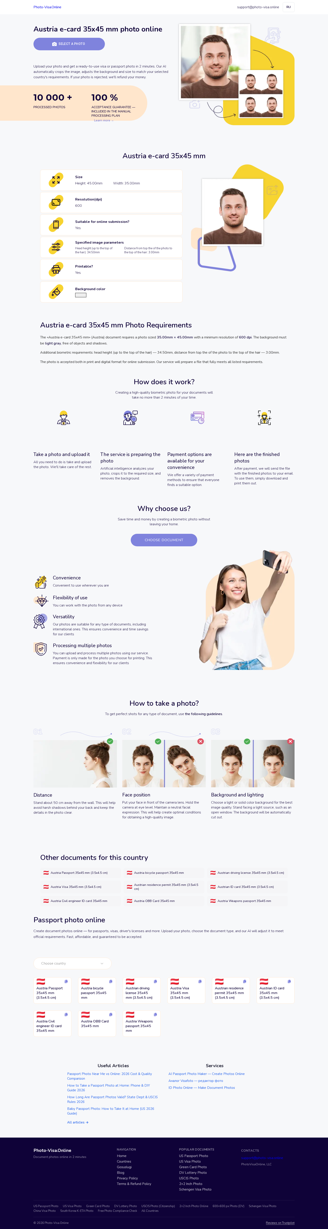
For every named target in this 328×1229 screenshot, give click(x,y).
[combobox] (41, 963)
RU (288, 7)
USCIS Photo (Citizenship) (158, 1206)
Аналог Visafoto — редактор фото (195, 1081)
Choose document (164, 540)
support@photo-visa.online (258, 7)
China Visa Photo (44, 1211)
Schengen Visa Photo (195, 1189)
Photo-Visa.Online (47, 7)
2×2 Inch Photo (190, 1184)
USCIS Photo (189, 1178)
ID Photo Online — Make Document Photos (201, 1087)
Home (122, 1156)
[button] (69, 44)
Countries (124, 1161)
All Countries (150, 1211)
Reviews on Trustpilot (280, 1223)
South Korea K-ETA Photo (76, 1211)
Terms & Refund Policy (134, 1184)
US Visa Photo (190, 1161)
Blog (120, 1172)
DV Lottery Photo (193, 1172)
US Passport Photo (193, 1156)
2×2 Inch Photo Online (193, 1206)
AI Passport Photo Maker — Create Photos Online (206, 1074)
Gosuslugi (124, 1167)
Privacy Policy (127, 1178)
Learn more (102, 120)
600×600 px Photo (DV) (228, 1206)
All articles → (78, 1122)
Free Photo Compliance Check (117, 1211)
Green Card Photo (193, 1167)
